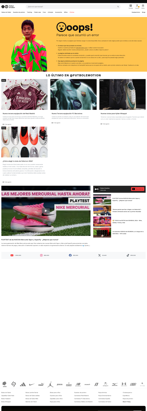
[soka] (4, 384)
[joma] (59, 384)
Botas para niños (55, 392)
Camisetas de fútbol (104, 401)
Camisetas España (104, 398)
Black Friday (127, 401)
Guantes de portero (19, 12)
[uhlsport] (105, 384)
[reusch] (87, 384)
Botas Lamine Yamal (32, 392)
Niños (66, 12)
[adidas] (23, 384)
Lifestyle (50, 12)
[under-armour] (124, 384)
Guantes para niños (56, 395)
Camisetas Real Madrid (81, 395)
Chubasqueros (127, 392)
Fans (44, 12)
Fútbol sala (37, 12)
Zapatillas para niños (56, 398)
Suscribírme (139, 189)
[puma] (41, 384)
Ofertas (72, 12)
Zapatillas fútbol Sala (7, 395)
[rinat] (96, 384)
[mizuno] (115, 384)
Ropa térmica (102, 392)
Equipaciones (136, 12)
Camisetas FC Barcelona (82, 398)
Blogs (143, 12)
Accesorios (58, 12)
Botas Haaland (5, 398)
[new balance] (78, 384)
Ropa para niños (55, 401)
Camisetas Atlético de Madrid (83, 401)
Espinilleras (126, 395)
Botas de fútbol (6, 12)
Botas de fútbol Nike (32, 398)
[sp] (14, 384)
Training (29, 12)
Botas (3, 80)
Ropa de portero (128, 398)
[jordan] (50, 384)
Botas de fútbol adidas (33, 395)
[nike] (32, 384)
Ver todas (142, 385)
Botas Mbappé (6, 401)
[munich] (69, 384)
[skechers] (133, 384)
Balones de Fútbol (31, 401)
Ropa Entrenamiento (104, 395)
